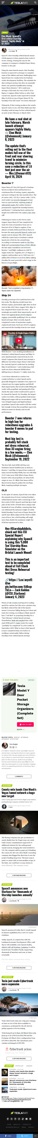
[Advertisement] (19, 656)
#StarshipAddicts (20, 528)
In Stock (31, 680)
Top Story (14, 739)
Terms (24, 1127)
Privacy (31, 1127)
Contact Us (27, 1124)
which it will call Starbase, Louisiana (15, 947)
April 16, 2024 (13, 176)
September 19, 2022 (17, 459)
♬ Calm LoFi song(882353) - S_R (12, 1101)
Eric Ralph (12, 51)
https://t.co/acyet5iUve (18, 581)
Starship (5, 739)
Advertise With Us (12, 1127)
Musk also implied (18, 620)
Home (9, 1124)
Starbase (24, 737)
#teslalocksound (25, 1100)
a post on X (24, 850)
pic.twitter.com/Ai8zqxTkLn (18, 588)
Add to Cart (27, 724)
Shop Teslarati (11, 680)
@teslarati (5, 1097)
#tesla (10, 1100)
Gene (10, 807)
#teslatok (15, 1100)
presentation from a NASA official (22, 245)
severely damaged (20, 200)
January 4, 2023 (14, 596)
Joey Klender (13, 901)
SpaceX (17, 737)
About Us (16, 1124)
